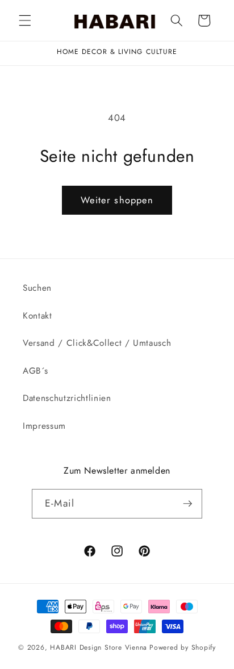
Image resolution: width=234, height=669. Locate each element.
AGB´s (35, 371)
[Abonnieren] (187, 504)
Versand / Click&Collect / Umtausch (97, 343)
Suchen (37, 288)
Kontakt (37, 316)
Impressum (44, 426)
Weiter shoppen (117, 200)
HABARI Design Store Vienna (98, 647)
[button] (25, 20)
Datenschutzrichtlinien (67, 398)
